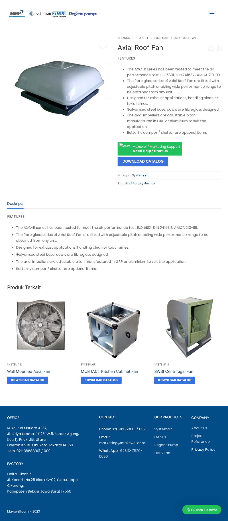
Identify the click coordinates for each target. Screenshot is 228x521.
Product (142, 38)
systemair (147, 183)
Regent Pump (166, 444)
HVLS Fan (162, 452)
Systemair (161, 38)
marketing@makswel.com (122, 442)
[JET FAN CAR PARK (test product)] (218, 48)
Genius (160, 437)
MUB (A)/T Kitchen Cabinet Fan (109, 371)
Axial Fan (131, 183)
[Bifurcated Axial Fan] (211, 48)
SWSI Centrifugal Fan (173, 371)
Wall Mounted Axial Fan (28, 371)
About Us (199, 428)
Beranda (124, 38)
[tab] (15, 204)
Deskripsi (15, 203)
